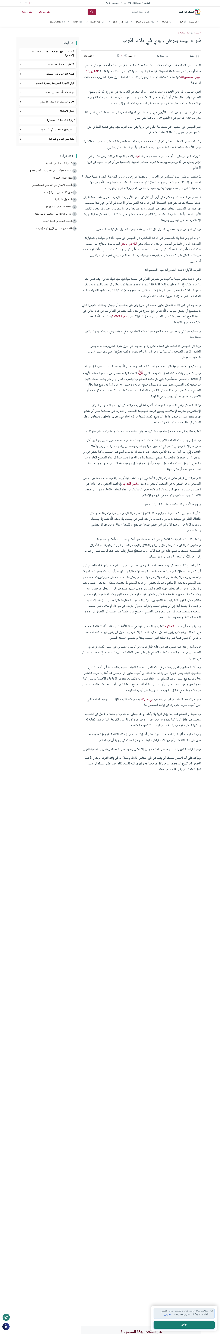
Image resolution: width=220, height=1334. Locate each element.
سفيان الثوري (131, 484)
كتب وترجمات (143, 22)
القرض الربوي (129, 244)
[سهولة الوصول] (25, 3)
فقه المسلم (95, 22)
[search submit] (92, 12)
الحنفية (169, 626)
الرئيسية (192, 22)
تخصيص (168, 1315)
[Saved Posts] (21, 3)
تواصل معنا (55, 22)
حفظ (192, 56)
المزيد (75, 22)
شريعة (164, 22)
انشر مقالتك (44, 12)
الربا (138, 156)
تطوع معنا (27, 12)
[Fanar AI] (6, 1326)
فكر (181, 22)
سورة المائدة (120, 316)
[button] (126, 56)
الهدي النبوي (118, 22)
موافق (184, 1325)
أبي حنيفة (147, 699)
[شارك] (6, 1317)
